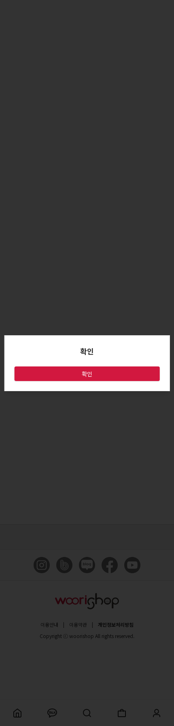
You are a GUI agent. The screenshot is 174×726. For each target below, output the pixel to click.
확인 (87, 374)
